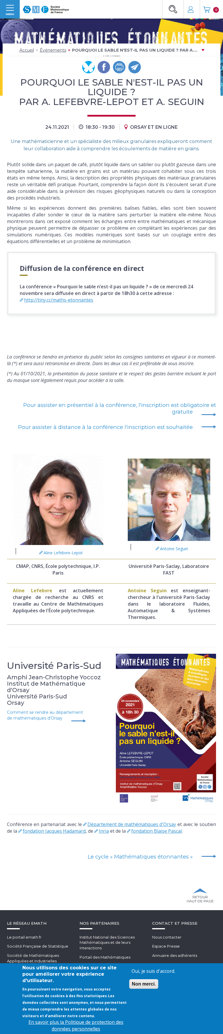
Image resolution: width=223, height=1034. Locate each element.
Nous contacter (166, 937)
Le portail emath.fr (24, 937)
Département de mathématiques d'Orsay (131, 824)
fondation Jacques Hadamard (54, 831)
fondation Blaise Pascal (156, 831)
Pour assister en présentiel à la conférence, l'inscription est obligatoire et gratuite (119, 408)
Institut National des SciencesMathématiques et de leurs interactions (107, 942)
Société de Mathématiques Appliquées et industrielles (33, 958)
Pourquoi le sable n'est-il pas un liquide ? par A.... (134, 50)
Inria (104, 831)
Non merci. (144, 984)
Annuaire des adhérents (174, 955)
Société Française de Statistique (37, 946)
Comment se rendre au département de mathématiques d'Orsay (45, 715)
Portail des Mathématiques (105, 957)
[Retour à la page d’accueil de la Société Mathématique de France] (46, 7)
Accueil (26, 50)
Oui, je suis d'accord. (153, 971)
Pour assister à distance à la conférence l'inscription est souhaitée (105, 427)
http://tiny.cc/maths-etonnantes (58, 300)
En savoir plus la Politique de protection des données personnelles (75, 1025)
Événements (53, 50)
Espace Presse (166, 946)
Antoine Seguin (174, 548)
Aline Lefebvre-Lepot (63, 552)
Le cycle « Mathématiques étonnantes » (140, 856)
